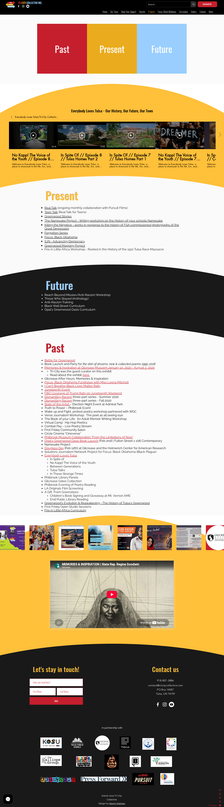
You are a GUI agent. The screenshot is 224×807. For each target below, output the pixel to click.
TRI (19, 3)
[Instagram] (23, 6)
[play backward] (4, 537)
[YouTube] (27, 6)
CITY (23, 3)
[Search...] (193, 4)
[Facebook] (18, 6)
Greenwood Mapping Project (64, 245)
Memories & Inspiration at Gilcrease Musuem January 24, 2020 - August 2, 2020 (99, 367)
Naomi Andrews (117, 803)
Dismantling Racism (58, 397)
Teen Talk (51, 212)
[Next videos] (220, 135)
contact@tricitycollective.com (165, 685)
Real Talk (50, 208)
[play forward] (220, 537)
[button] (193, 12)
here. (86, 375)
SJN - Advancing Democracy (64, 241)
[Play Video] (33, 135)
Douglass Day (54, 448)
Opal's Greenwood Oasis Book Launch (71, 441)
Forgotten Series (56, 233)
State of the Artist (56, 404)
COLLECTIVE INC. (34, 3)
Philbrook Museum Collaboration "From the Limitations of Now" (88, 437)
